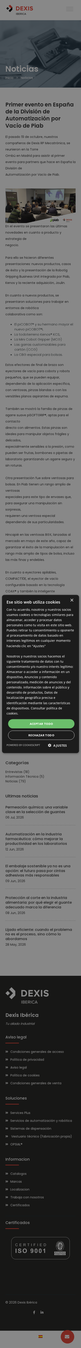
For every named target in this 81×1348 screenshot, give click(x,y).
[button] (57, 745)
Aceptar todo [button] (41, 724)
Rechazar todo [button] (41, 735)
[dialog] (40, 674)
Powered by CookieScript (23, 745)
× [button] (71, 600)
